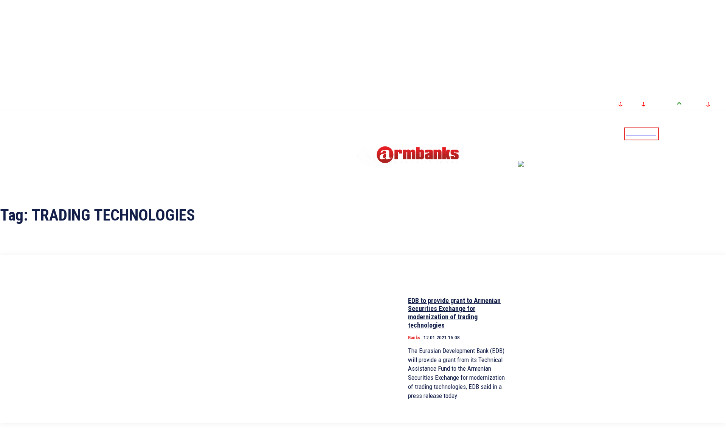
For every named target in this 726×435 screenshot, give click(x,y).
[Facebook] (693, 133)
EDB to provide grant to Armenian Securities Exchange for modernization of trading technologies (454, 313)
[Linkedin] (721, 133)
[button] (667, 133)
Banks (414, 337)
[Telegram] (702, 133)
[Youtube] (712, 133)
